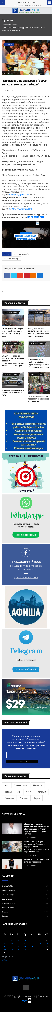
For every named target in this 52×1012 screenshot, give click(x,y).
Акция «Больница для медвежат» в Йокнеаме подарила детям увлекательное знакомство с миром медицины (36, 847)
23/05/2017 (10, 90)
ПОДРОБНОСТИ (35, 217)
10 (11, 943)
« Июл (5, 960)
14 (39, 943)
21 (39, 946)
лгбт (28, 791)
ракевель (9, 798)
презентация (20, 785)
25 (18, 949)
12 (25, 943)
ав (19, 791)
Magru (24, 1000)
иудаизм (37, 785)
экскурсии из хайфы (11, 258)
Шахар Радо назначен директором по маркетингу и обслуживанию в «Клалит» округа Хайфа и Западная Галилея (36, 829)
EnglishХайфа (25, 886)
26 (25, 949)
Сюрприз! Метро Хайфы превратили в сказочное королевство (38, 398)
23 (5, 949)
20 (32, 946)
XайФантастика (25, 890)
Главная (5, 24)
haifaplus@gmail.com (19, 194)
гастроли (41, 791)
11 (18, 943)
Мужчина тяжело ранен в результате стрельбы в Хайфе (13, 392)
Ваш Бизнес (25, 899)
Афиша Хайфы (25, 895)
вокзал (8, 791)
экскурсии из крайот (21, 254)
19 (25, 946)
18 (18, 946)
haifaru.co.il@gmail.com (20, 208)
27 (32, 949)
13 (32, 943)
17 (11, 946)
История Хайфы (25, 903)
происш (24, 798)
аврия (37, 798)
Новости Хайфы (25, 908)
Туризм (13, 24)
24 (11, 949)
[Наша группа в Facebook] (26, 987)
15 (46, 943)
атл (6, 785)
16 (5, 946)
